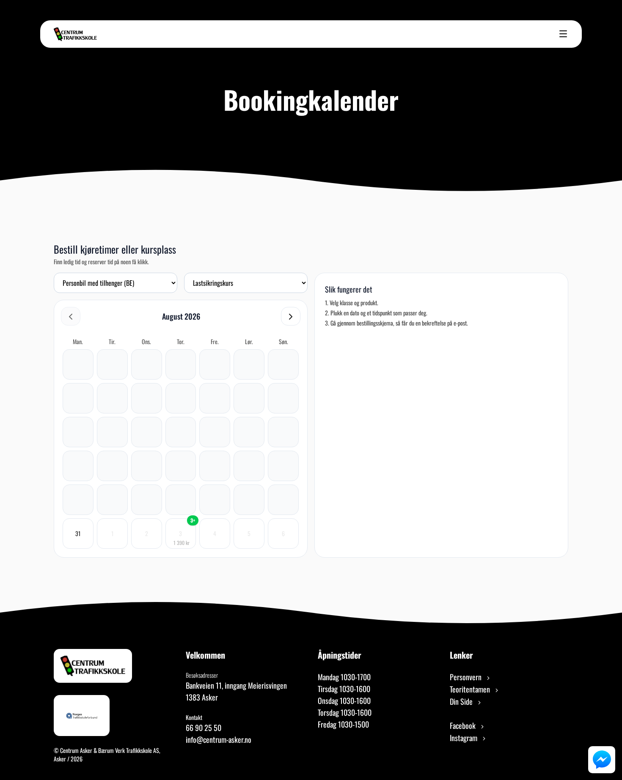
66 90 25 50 (203, 727)
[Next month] (290, 316)
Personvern (466, 676)
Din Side (462, 701)
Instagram (464, 737)
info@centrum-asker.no (218, 739)
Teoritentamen (471, 689)
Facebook (463, 725)
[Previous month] (70, 316)
